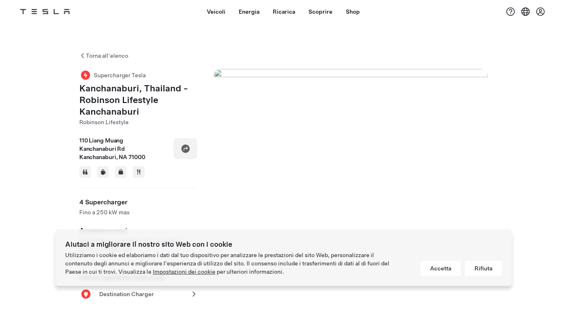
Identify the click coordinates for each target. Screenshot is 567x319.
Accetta (440, 268)
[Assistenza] (510, 11)
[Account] (540, 11)
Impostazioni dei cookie (184, 271)
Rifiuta (483, 268)
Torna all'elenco (107, 55)
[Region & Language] (525, 11)
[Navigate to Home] (44, 12)
